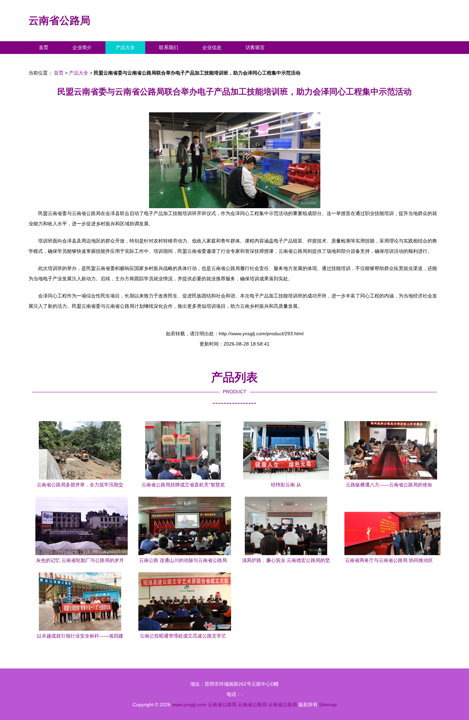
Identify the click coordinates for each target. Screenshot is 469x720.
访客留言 (255, 47)
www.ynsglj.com (189, 704)
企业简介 (82, 47)
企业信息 (211, 47)
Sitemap (328, 704)
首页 (43, 47)
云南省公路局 (59, 20)
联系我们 (168, 47)
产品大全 (125, 47)
